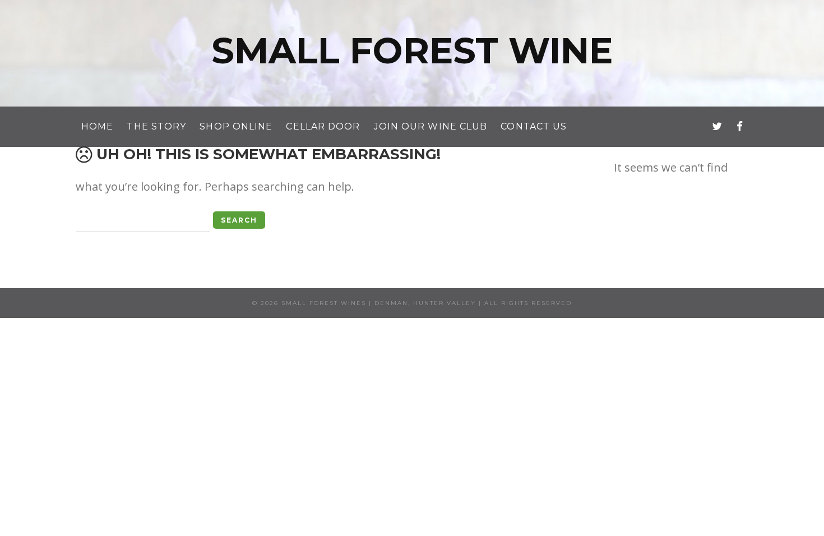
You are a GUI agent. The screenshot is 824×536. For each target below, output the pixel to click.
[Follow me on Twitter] (717, 126)
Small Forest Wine (412, 50)
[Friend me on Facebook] (740, 126)
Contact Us (534, 126)
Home (97, 126)
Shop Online (236, 126)
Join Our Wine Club (431, 126)
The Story (156, 126)
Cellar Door (323, 126)
